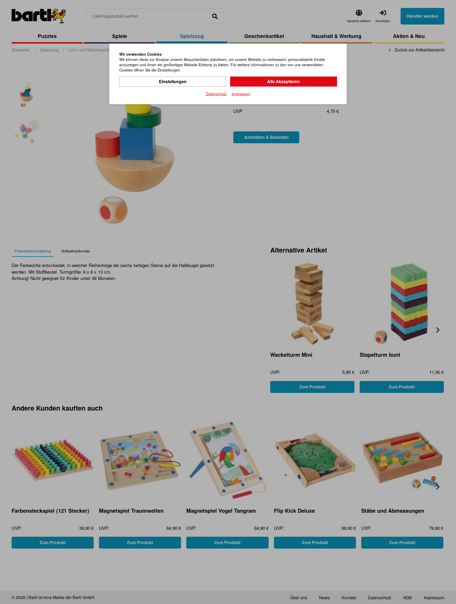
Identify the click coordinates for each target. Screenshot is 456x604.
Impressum (241, 93)
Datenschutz (216, 93)
